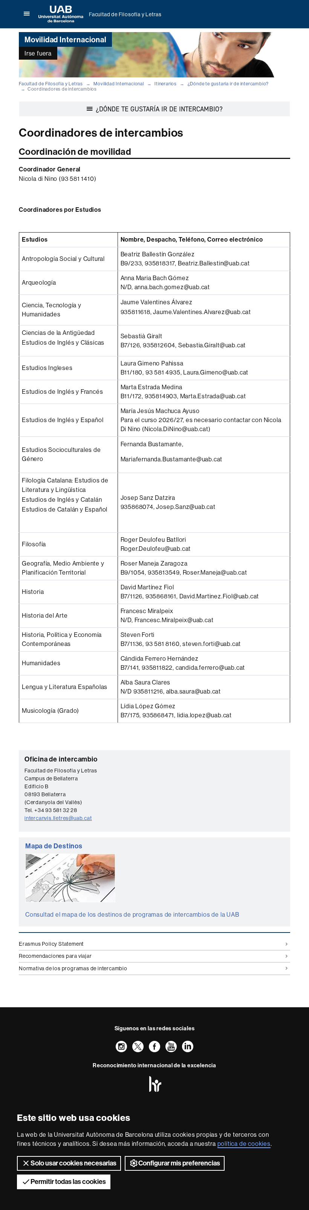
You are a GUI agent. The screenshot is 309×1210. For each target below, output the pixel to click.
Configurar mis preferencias (179, 1163)
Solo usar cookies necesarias (73, 1163)
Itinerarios (165, 83)
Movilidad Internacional (118, 83)
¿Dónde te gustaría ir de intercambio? (228, 83)
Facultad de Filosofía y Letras (125, 14)
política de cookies (244, 1143)
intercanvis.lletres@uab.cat (58, 818)
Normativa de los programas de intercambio (73, 968)
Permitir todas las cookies (68, 1182)
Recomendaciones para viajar (55, 956)
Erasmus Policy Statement (51, 944)
